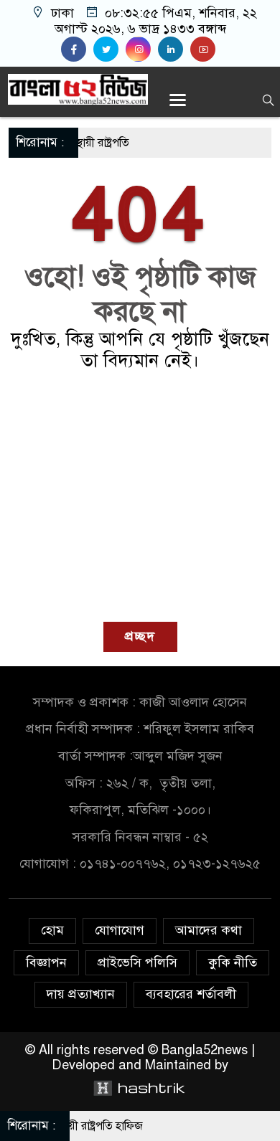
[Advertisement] (140, 497)
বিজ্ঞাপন (46, 962)
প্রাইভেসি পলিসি (137, 962)
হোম (52, 930)
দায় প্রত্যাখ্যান (81, 994)
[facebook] (77, 49)
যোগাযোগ (119, 930)
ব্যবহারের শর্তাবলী (191, 994)
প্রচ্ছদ (140, 636)
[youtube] (204, 49)
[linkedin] (174, 49)
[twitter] (109, 49)
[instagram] (142, 49)
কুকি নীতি (232, 962)
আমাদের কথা (208, 930)
